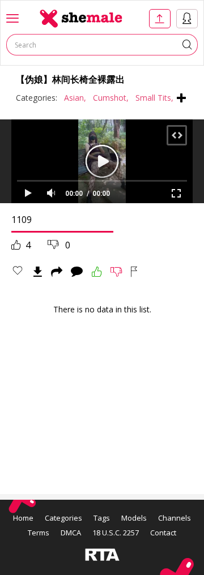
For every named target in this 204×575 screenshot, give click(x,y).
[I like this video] (97, 272)
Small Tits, (154, 97)
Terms (38, 532)
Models (134, 518)
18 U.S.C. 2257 (115, 532)
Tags (102, 518)
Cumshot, (111, 97)
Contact (163, 532)
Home (23, 518)
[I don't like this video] (116, 272)
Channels (174, 518)
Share (56, 272)
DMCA (71, 532)
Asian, (75, 97)
